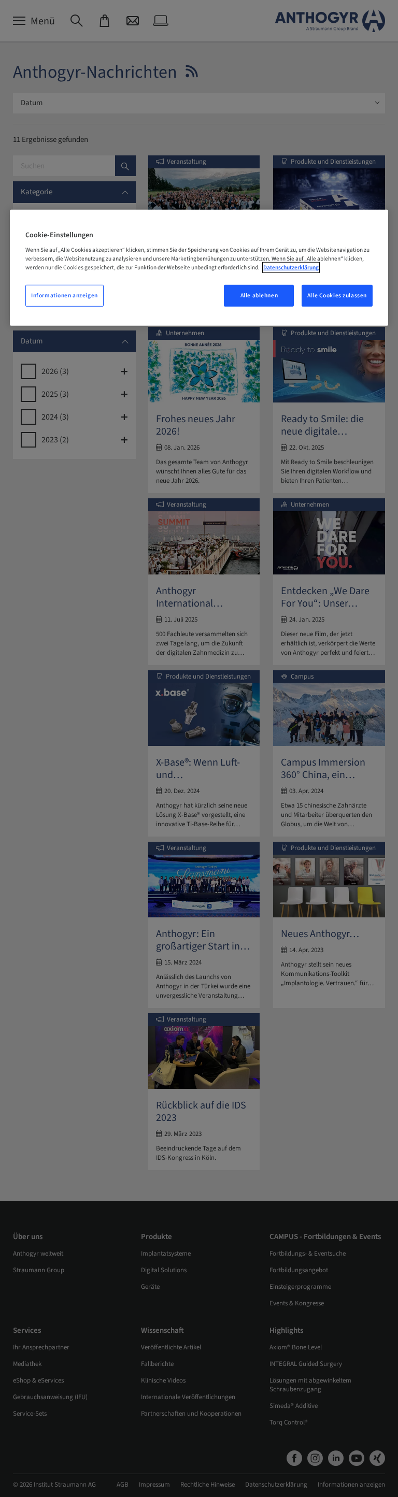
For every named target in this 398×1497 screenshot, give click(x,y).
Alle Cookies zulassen (337, 295)
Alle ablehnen (259, 295)
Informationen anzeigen (64, 295)
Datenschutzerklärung (291, 267)
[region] (199, 267)
